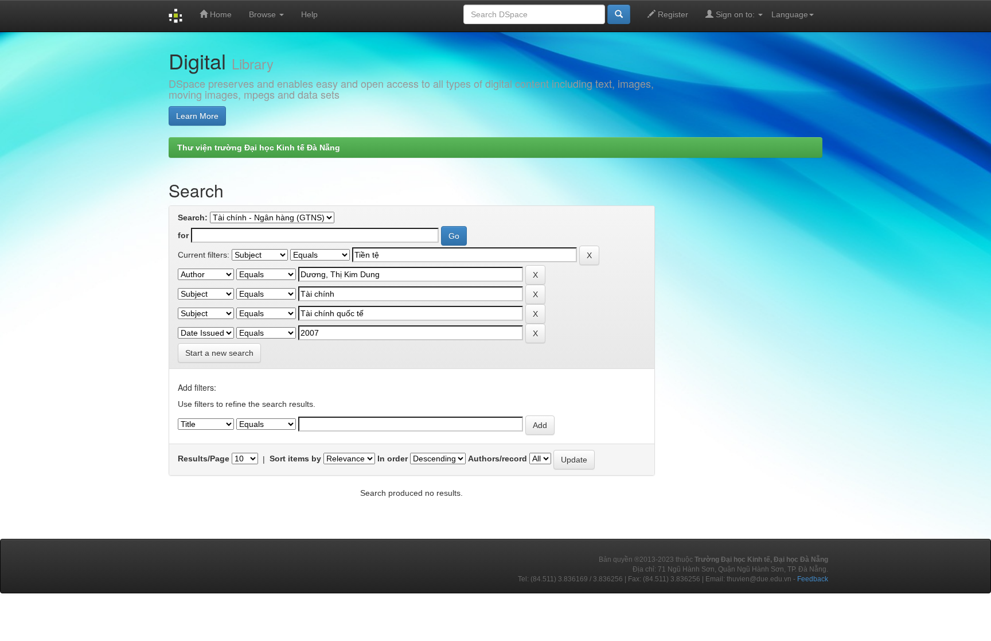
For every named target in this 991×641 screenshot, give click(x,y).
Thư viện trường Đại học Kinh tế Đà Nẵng (258, 147)
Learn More (197, 116)
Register (672, 14)
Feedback (812, 579)
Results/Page (203, 458)
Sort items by (295, 458)
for (183, 235)
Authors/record (497, 458)
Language (789, 14)
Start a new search (219, 353)
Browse (263, 14)
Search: (193, 217)
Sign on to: (735, 14)
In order (392, 458)
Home (220, 14)
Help (309, 14)
